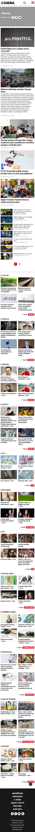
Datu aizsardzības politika (17, 825)
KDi (3, 532)
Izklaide (5, 746)
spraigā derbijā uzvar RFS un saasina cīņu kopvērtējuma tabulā (25, 441)
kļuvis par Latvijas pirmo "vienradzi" (15, 50)
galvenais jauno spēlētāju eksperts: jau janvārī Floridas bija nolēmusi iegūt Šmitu (8, 421)
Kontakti (17, 809)
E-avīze (17, 800)
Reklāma (17, 806)
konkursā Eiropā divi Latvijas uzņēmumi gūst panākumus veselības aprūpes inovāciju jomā (17, 142)
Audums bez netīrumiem (7, 503)
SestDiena (6, 490)
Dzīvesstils (7, 652)
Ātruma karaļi (8, 601)
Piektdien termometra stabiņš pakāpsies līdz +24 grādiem (8, 290)
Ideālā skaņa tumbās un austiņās (22, 254)
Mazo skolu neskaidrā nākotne (25, 394)
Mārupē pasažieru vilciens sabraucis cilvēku (24, 290)
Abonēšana (17, 793)
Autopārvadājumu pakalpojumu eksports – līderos (26, 641)
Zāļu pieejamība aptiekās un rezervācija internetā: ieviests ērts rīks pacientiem (8, 686)
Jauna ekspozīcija (7, 545)
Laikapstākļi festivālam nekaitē (7, 520)
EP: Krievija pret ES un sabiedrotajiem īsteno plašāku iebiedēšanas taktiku (8, 334)
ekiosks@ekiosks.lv (17, 829)
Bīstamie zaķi (25, 481)
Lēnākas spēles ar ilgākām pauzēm (24, 504)
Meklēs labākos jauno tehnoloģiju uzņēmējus (22, 217)
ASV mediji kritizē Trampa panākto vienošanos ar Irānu (25, 333)
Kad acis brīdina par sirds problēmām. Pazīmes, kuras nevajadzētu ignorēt (25, 685)
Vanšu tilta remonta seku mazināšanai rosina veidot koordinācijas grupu (25, 307)
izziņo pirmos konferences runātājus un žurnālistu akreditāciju (22, 211)
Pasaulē (5, 319)
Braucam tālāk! (8, 559)
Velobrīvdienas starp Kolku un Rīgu (8, 713)
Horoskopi (17, 797)
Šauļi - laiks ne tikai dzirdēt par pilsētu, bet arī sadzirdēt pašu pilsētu (26, 714)
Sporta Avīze (7, 574)
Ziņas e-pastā (17, 803)
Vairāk (25, 314)
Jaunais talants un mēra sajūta (7, 587)
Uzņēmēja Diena (9, 612)
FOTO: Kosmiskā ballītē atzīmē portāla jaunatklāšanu (16, 172)
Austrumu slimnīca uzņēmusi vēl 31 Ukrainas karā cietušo (8, 306)
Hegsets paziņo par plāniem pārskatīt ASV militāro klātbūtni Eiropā (25, 352)
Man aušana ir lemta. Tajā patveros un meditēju (25, 666)
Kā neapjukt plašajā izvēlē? (7, 625)
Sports (5, 404)
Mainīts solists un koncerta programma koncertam (25, 561)
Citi (3, 453)
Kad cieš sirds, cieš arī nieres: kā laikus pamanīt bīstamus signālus (8, 667)
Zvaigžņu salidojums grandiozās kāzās (25, 520)
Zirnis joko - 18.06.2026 (24, 774)
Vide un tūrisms (9, 699)
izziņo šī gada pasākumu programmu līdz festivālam (22, 233)
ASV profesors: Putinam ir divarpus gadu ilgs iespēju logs (8, 378)
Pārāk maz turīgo (6, 640)
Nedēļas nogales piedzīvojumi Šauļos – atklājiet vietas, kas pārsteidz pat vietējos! (8, 732)
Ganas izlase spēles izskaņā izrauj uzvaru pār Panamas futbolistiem (25, 419)
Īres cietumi (7, 481)
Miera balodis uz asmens (6, 467)
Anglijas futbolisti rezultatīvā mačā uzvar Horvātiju (8, 440)
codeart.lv (20, 827)
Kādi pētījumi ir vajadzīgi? (24, 378)
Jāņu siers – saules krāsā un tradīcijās (7, 775)
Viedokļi (5, 364)
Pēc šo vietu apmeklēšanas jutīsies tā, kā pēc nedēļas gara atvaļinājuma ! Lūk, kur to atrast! (26, 733)
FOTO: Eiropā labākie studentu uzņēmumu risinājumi (23, 247)
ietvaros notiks (15, 201)
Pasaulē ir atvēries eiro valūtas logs (26, 625)
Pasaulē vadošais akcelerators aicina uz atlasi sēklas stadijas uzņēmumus (23, 226)
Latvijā (5, 275)
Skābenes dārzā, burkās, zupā (7, 760)
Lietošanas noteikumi (17, 822)
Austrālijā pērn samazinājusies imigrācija (6, 351)
